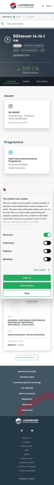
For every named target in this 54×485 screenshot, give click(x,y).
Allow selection (27, 285)
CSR (26, 450)
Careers (26, 442)
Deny (27, 293)
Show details (40, 270)
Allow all (27, 278)
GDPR (26, 454)
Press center (26, 446)
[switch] (47, 243)
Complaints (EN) (26, 462)
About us (26, 438)
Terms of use (26, 458)
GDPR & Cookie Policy (23, 225)
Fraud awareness (27, 471)
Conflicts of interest (26, 467)
